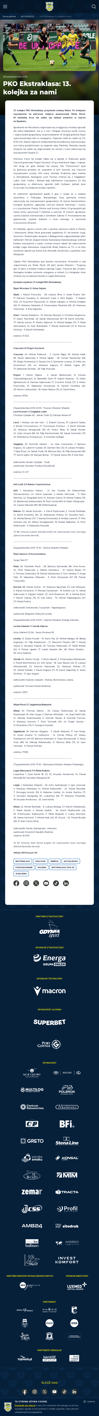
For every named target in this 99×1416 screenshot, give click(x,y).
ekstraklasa (22, 861)
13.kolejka (21, 873)
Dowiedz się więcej (25, 1405)
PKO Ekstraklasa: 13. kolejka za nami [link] (55, 16)
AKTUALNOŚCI (28, 16)
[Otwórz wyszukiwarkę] (93, 6)
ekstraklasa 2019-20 (63, 867)
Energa (55, 861)
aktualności (71, 861)
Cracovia (40, 861)
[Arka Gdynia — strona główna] (49, 6)
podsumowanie (23, 867)
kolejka (42, 867)
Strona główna (9, 16)
